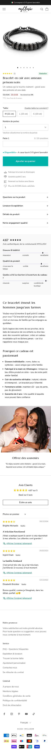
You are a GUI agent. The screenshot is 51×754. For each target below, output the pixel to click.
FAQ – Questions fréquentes (15, 649)
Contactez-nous (10, 667)
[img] (9, 521)
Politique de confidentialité (15, 700)
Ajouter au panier (25, 161)
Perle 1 (6, 138)
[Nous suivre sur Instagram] (11, 713)
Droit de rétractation (12, 705)
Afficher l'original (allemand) (19, 543)
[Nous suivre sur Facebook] (4, 713)
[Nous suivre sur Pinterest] (19, 713)
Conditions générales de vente (16, 696)
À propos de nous (11, 686)
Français (24, 722)
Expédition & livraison (12, 653)
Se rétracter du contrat (13, 672)
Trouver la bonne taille (13, 658)
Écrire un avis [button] (25, 502)
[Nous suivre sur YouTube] (26, 713)
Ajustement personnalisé (14, 663)
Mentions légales (10, 691)
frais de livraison (16, 98)
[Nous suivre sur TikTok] (33, 713)
